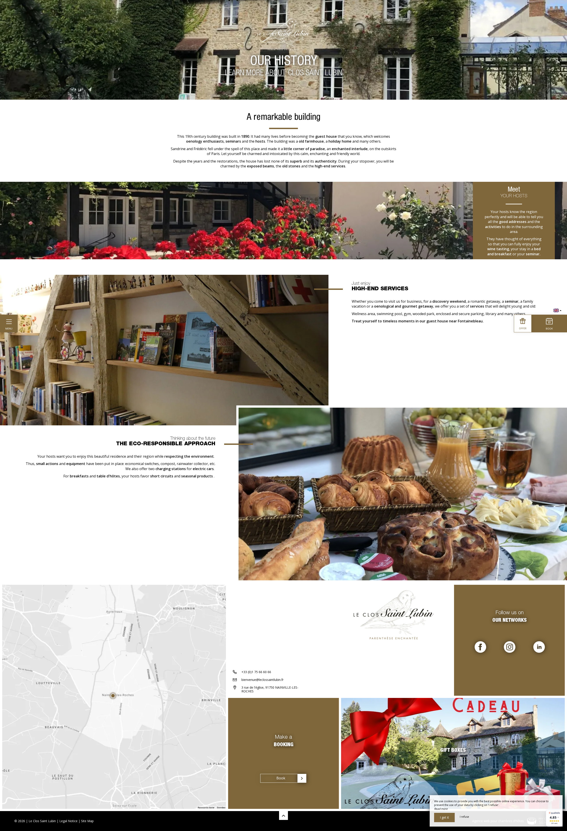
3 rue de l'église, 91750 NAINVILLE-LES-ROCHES (269, 689)
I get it (444, 817)
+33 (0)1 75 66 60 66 (256, 672)
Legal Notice (68, 821)
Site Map (87, 821)
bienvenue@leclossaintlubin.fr (262, 680)
